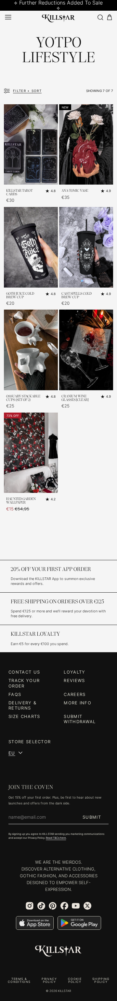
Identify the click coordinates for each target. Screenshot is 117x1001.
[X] (87, 906)
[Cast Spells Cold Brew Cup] (86, 247)
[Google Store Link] (79, 923)
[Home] (58, 17)
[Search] (100, 17)
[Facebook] (64, 906)
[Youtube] (76, 906)
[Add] (51, 178)
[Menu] (8, 17)
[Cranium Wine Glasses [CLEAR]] (86, 350)
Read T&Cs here (56, 837)
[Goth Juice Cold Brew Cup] (31, 247)
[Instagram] (29, 906)
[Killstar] (58, 951)
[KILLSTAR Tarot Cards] (31, 144)
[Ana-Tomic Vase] (86, 144)
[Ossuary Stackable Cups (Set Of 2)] (31, 350)
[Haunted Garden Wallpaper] (31, 453)
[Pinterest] (53, 906)
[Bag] (109, 17)
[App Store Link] (35, 923)
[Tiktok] (41, 906)
